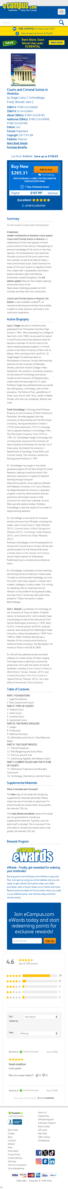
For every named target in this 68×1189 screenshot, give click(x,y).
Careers (11, 1133)
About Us (42, 1112)
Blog (10, 1137)
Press (10, 1147)
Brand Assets (44, 1126)
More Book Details (17, 143)
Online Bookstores (16, 1168)
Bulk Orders (13, 1130)
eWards (11, 1144)
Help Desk (42, 1133)
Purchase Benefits (17, 147)
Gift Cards (42, 1130)
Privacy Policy (14, 1154)
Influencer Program (47, 1123)
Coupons (12, 1140)
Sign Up (50, 940)
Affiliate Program (46, 1119)
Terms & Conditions (17, 1165)
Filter (11, 1032)
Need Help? (21, 1180)
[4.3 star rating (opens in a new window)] (41, 200)
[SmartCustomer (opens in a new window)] (33, 206)
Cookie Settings (15, 1158)
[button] (34, 975)
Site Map (12, 1161)
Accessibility (43, 1116)
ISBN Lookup (44, 1137)
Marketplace (43, 1140)
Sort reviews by (13, 1018)
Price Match (13, 1151)
